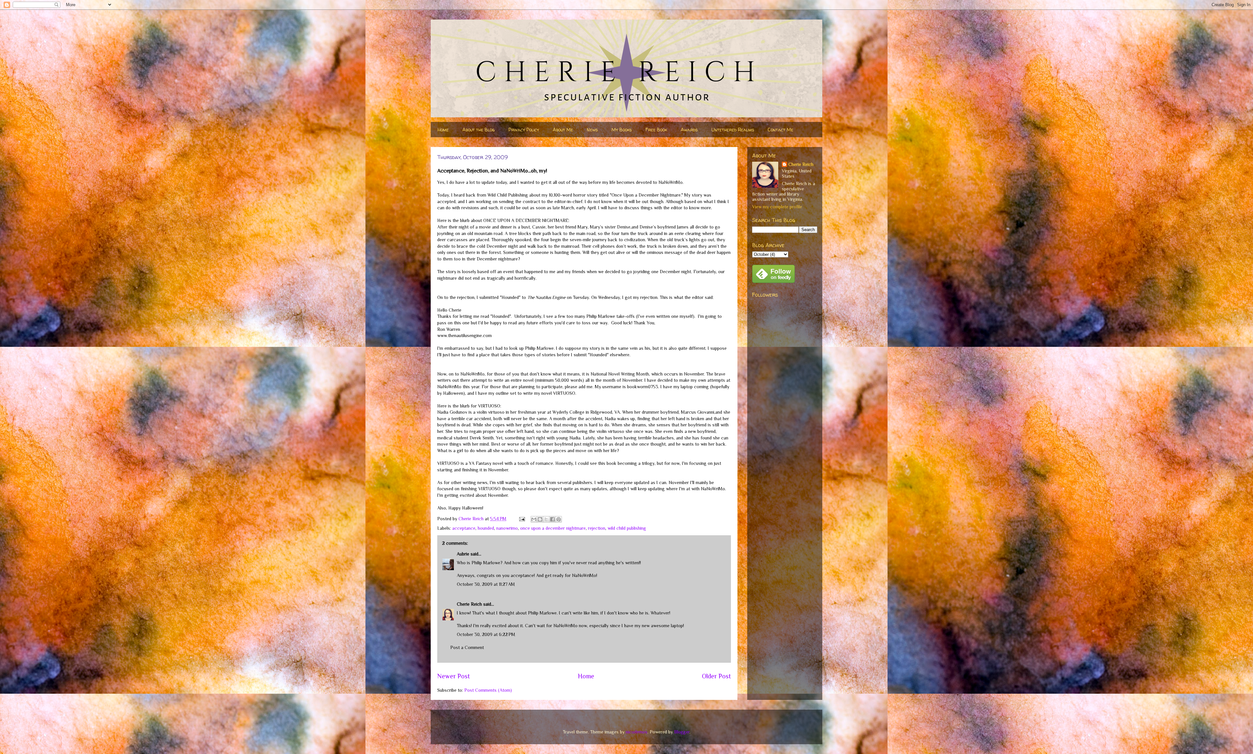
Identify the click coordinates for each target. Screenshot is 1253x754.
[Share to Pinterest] (558, 519)
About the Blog (478, 129)
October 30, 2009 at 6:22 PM (486, 634)
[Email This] (534, 519)
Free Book (656, 129)
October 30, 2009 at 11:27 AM (486, 584)
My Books (621, 129)
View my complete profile (777, 206)
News (592, 129)
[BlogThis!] (540, 519)
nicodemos (636, 731)
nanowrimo (507, 528)
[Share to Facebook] (552, 519)
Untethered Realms (732, 129)
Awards (689, 129)
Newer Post (453, 676)
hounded (486, 528)
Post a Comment (467, 647)
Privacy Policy (523, 129)
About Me (563, 129)
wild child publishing (627, 528)
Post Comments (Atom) (488, 690)
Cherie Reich (469, 604)
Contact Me (780, 129)
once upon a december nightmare (553, 528)
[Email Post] (521, 518)
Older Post (716, 676)
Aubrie (463, 553)
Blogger (681, 731)
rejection (596, 528)
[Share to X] (546, 519)
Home (443, 129)
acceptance (463, 528)
